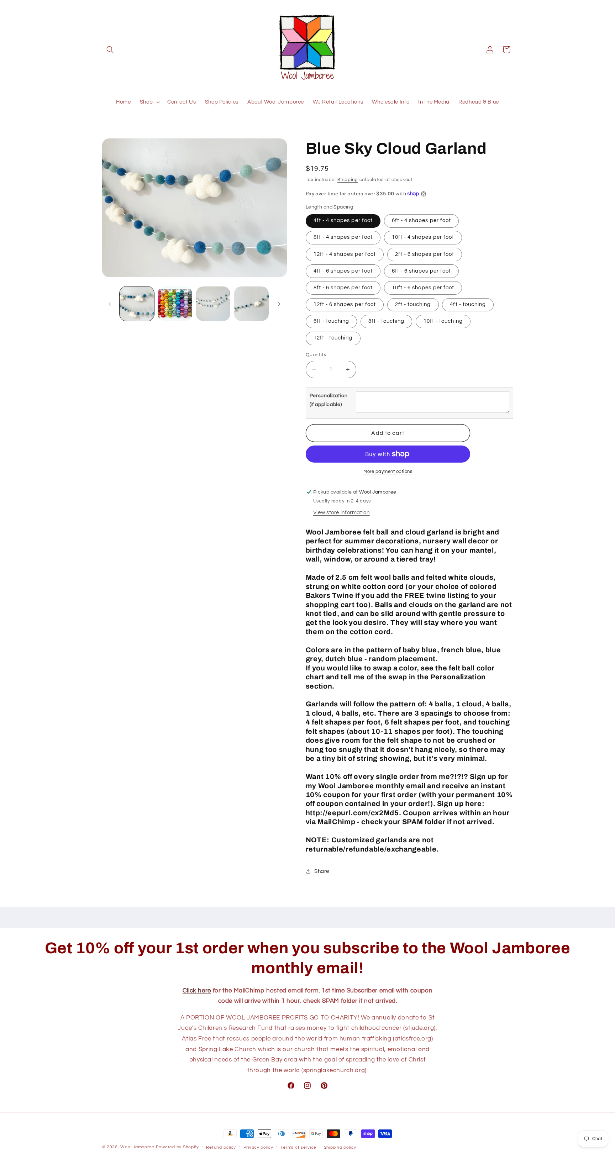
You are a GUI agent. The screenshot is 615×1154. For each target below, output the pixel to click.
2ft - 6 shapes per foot (424, 254)
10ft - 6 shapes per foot (423, 287)
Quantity (316, 355)
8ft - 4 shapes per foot (343, 237)
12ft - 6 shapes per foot (345, 304)
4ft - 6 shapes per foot (343, 271)
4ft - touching (468, 304)
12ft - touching (333, 338)
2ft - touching (413, 304)
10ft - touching (443, 321)
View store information (341, 512)
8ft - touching (386, 321)
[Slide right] (279, 304)
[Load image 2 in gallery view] (175, 303)
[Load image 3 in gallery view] (213, 303)
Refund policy (221, 1147)
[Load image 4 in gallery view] (251, 303)
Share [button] (321, 871)
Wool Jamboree (137, 1147)
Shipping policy (340, 1147)
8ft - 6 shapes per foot (343, 287)
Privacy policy (258, 1147)
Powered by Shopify (177, 1147)
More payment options (387, 471)
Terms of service (298, 1147)
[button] (110, 49)
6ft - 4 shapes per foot (421, 220)
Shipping (347, 180)
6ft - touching (331, 321)
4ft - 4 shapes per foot (343, 220)
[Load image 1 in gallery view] (137, 303)
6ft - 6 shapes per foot (421, 271)
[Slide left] (110, 304)
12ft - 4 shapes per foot (345, 254)
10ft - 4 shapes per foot (423, 237)
